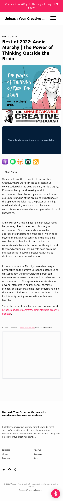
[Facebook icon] (9, 469)
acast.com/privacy (27, 327)
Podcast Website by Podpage (30, 490)
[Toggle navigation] (53, 18)
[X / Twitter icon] (3, 469)
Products (6, 458)
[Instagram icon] (15, 469)
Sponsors (38, 454)
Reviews (37, 449)
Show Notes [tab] (11, 172)
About (5, 454)
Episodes (6, 449)
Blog (36, 458)
